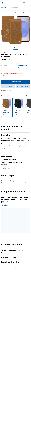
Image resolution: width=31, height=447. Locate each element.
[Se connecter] (19, 2)
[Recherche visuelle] (28, 7)
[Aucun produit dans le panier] (28, 2)
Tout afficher (26, 96)
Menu (4, 7)
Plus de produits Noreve (22, 65)
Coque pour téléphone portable (5, 229)
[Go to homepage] (2, 3)
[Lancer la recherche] (10, 7)
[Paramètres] (15, 2)
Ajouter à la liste (23, 86)
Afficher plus (6, 149)
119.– (4, 52)
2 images (15, 49)
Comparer (9, 86)
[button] (15, 73)
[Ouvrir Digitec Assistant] (24, 2)
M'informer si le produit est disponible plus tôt (16, 76)
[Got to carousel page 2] (15, 47)
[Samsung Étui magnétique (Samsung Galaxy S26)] (18, 224)
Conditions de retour (7, 183)
